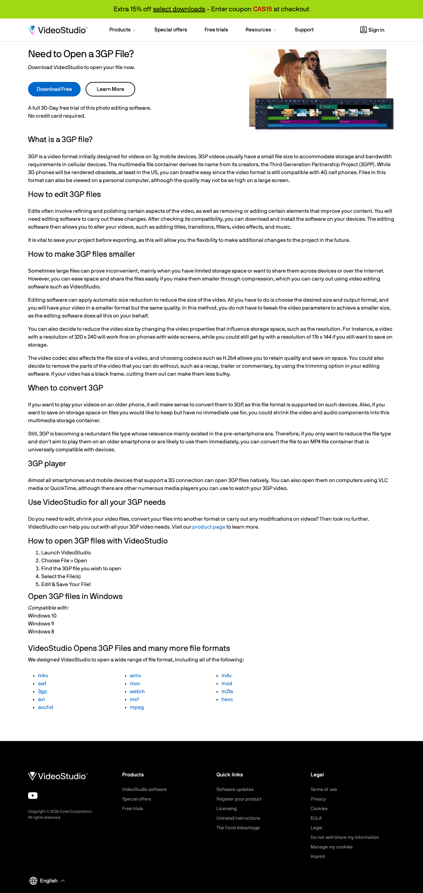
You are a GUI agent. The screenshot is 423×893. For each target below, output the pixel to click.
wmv (135, 675)
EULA (316, 818)
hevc (227, 699)
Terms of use (324, 789)
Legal (316, 828)
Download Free (54, 89)
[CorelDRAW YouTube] (33, 795)
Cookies (319, 808)
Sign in (376, 30)
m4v (226, 675)
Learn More (110, 89)
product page (208, 527)
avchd (45, 707)
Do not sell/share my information (345, 837)
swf (42, 683)
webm (137, 691)
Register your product (239, 799)
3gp (42, 691)
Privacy (318, 799)
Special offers (136, 799)
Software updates (234, 789)
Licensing (226, 808)
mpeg (137, 707)
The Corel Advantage (238, 828)
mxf (134, 699)
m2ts (227, 691)
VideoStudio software (144, 789)
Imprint (318, 856)
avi (41, 699)
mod (226, 683)
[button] (123, 30)
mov (135, 683)
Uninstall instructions (238, 818)
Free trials (132, 808)
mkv (43, 675)
